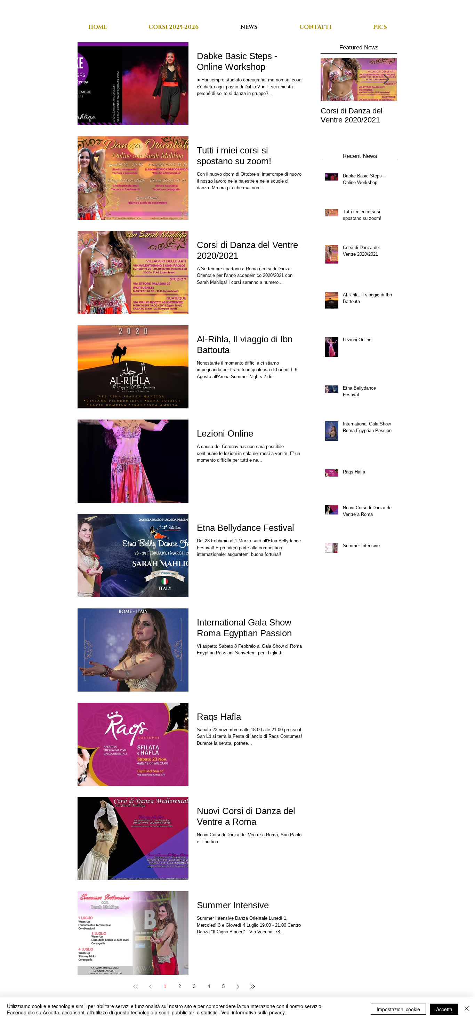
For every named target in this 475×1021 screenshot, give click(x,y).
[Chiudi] (466, 1009)
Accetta (444, 1009)
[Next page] (238, 986)
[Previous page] (150, 986)
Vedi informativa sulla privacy (253, 1012)
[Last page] (252, 986)
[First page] (135, 986)
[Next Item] (386, 79)
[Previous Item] (332, 79)
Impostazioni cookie (398, 1009)
